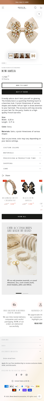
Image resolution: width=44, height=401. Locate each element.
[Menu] (3, 8)
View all (22, 217)
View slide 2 (25, 292)
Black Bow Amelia (28, 199)
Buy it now (22, 92)
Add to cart (22, 85)
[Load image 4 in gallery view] (27, 55)
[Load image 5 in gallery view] (33, 55)
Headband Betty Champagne (10, 199)
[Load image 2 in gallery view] (16, 55)
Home (4, 63)
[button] (35, 8)
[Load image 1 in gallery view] (10, 55)
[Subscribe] (41, 358)
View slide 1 (18, 292)
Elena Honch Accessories (11, 67)
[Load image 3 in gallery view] (22, 55)
